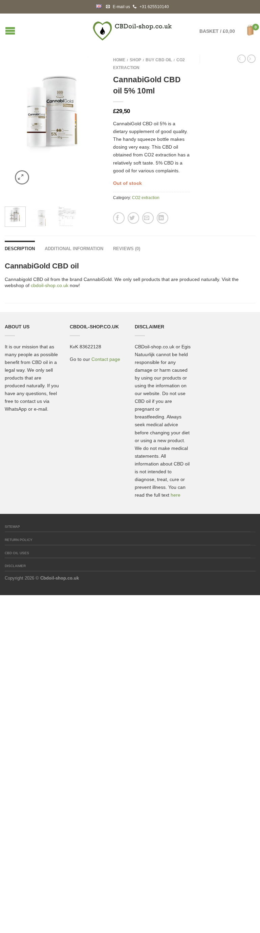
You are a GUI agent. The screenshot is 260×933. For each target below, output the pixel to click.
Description (20, 248)
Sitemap (12, 526)
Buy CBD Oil (159, 60)
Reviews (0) (126, 248)
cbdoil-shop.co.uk (49, 285)
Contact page (105, 359)
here (175, 495)
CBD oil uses (17, 553)
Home (119, 60)
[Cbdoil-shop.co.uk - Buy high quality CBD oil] (132, 29)
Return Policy (18, 540)
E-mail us (121, 7)
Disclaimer (15, 566)
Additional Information (74, 248)
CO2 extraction (145, 198)
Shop (135, 60)
